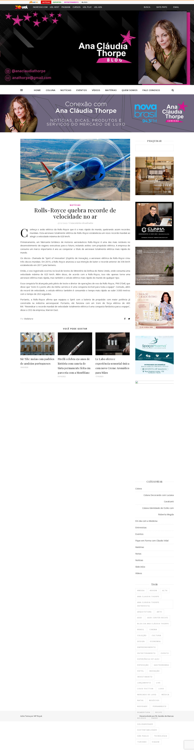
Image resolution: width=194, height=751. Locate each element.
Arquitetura (144, 612)
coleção (142, 635)
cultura (156, 635)
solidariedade (145, 724)
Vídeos (96, 90)
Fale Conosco (151, 90)
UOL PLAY (87, 7)
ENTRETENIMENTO (71, 2)
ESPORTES (57, 2)
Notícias (66, 90)
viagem (155, 742)
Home (37, 90)
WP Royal (38, 716)
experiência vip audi (148, 659)
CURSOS (77, 7)
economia (155, 641)
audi (139, 618)
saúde (154, 718)
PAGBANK (65, 7)
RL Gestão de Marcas (164, 716)
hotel (140, 671)
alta (164, 590)
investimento (145, 677)
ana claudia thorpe (148, 596)
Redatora (28, 318)
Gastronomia (161, 665)
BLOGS (84, 2)
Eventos (81, 90)
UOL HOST (54, 7)
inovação (154, 671)
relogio (141, 718)
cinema (153, 629)
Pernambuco (159, 706)
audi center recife (157, 618)
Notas (138, 553)
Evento (165, 653)
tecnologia (160, 736)
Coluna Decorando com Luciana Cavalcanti (159, 498)
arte (159, 612)
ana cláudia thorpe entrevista (148, 604)
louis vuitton (145, 688)
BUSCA (147, 7)
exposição (143, 665)
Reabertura (143, 712)
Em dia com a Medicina (146, 520)
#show (153, 590)
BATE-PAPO (162, 7)
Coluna (50, 90)
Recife (158, 712)
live (158, 683)
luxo (161, 688)
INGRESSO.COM (40, 7)
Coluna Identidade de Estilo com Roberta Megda (158, 511)
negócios (154, 700)
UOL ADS (98, 7)
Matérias (111, 90)
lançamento (144, 683)
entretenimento (146, 653)
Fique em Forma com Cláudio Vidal (151, 540)
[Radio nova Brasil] (97, 131)
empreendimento (146, 647)
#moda (141, 590)
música (165, 694)
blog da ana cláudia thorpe (153, 624)
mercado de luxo (146, 694)
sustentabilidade (147, 730)
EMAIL (176, 7)
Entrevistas (141, 527)
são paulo (143, 736)
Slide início (140, 566)
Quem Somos (129, 90)
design (141, 641)
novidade (142, 706)
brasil (140, 629)
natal (140, 700)
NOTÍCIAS (46, 2)
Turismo (142, 742)
